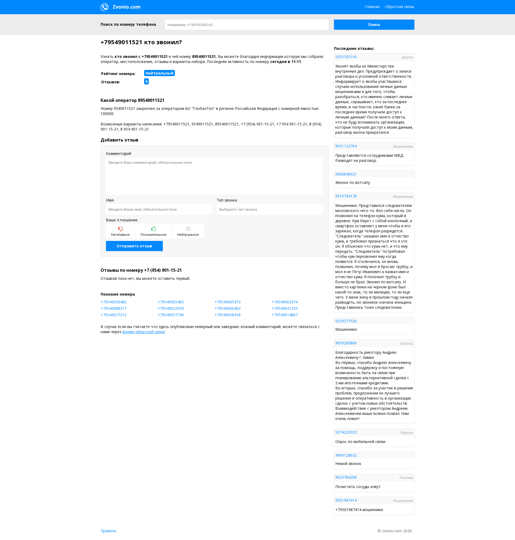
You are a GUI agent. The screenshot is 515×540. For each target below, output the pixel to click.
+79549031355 (285, 308)
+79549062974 (285, 301)
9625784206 (346, 477)
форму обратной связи (143, 331)
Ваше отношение (122, 219)
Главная (372, 6)
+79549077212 (114, 314)
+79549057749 (171, 314)
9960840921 (346, 174)
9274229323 (346, 432)
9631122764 (346, 145)
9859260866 (346, 342)
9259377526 (346, 320)
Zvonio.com (126, 6)
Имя (110, 200)
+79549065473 (228, 301)
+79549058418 (228, 314)
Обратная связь (399, 6)
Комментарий (118, 153)
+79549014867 (285, 314)
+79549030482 (114, 301)
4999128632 (346, 455)
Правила (108, 530)
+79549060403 (228, 308)
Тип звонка (227, 200)
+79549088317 (114, 308)
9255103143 (346, 56)
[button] (374, 25)
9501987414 (346, 500)
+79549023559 (171, 308)
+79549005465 (171, 301)
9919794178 (346, 196)
